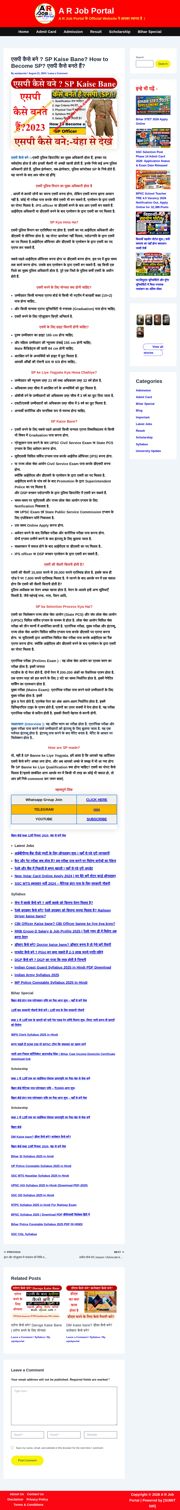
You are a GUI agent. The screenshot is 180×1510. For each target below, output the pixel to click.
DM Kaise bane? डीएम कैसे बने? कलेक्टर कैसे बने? (41, 1136)
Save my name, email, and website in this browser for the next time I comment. (60, 1447)
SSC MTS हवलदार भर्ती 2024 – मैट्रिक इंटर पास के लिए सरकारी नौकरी (62, 883)
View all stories (153, 349)
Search (140, 57)
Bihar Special (150, 32)
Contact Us (35, 1494)
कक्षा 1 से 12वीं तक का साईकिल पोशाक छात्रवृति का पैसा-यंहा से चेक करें (50, 1078)
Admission (73, 32)
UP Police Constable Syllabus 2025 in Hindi (41, 1166)
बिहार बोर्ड (16, 1127)
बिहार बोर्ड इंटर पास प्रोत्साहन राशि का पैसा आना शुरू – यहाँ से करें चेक (49, 1000)
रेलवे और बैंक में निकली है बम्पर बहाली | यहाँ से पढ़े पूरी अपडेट (54, 868)
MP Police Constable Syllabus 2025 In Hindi (51, 982)
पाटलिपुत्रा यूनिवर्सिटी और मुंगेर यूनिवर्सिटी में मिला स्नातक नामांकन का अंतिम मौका (152, 284)
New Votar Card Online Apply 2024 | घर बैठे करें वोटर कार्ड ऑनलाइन (65, 876)
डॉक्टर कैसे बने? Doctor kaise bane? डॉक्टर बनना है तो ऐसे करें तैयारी (63, 945)
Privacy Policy (37, 1499)
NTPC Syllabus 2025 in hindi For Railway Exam (43, 1205)
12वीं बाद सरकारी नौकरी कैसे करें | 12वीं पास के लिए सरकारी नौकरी (47, 1010)
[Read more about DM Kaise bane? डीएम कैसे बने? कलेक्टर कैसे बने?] (91, 1302)
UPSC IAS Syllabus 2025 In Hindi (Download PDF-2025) (49, 1185)
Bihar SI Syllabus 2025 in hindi (32, 1156)
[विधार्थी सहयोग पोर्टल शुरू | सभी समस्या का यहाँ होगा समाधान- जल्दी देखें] (153, 223)
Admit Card (46, 32)
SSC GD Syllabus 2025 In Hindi (32, 1195)
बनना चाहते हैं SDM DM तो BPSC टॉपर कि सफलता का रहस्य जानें (48, 1044)
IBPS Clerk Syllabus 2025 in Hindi (34, 1034)
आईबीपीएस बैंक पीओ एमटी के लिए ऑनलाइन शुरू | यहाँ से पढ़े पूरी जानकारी (62, 853)
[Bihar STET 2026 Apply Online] (153, 105)
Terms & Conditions (28, 1504)
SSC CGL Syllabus (24, 1234)
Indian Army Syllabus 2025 (37, 975)
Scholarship (119, 32)
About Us (17, 1494)
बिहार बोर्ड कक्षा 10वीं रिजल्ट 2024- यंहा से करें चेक (38, 1146)
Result (96, 32)
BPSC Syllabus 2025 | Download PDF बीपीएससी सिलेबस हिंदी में (50, 1214)
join (97, 809)
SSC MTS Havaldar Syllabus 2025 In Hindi (40, 1175)
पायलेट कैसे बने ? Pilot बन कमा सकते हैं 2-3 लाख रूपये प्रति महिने (59, 952)
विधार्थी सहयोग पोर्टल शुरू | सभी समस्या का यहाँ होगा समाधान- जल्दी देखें (153, 244)
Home (23, 32)
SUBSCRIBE (97, 819)
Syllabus (40, 1337)
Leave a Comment (58, 73)
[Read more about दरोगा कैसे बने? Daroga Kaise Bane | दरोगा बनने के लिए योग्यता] (36, 1302)
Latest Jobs (144, 424)
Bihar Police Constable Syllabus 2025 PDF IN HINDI (47, 1224)
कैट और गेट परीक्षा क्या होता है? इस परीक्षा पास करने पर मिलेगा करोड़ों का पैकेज (65, 861)
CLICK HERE (96, 800)
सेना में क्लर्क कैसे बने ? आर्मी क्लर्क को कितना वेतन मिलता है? (54, 903)
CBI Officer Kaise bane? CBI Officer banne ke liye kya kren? (65, 924)
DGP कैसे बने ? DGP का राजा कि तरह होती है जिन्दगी (50, 960)
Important (143, 417)
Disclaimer (15, 1499)
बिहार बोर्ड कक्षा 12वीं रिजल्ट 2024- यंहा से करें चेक (38, 835)
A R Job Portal (86, 10)
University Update (148, 451)
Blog (139, 410)
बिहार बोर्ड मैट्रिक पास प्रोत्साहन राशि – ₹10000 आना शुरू (43, 1088)
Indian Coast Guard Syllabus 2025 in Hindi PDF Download (63, 967)
